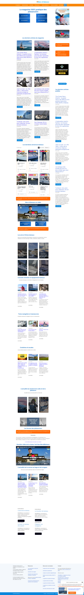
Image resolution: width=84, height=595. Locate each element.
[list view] (41, 148)
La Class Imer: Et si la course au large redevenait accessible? (32, 484)
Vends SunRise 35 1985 (21, 164)
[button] (82, 582)
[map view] (43, 148)
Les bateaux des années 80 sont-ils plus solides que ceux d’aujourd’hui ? (41, 90)
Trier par (46, 147)
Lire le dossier (21, 520)
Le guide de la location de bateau (49, 578)
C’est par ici (72, 592)
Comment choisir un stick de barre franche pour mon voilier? (22, 295)
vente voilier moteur (33, 163)
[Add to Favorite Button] (25, 151)
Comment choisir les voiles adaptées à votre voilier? (32, 295)
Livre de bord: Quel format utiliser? (32, 330)
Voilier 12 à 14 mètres (45, 169)
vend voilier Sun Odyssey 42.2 (43, 164)
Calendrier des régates (32, 571)
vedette (43, 194)
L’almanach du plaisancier (47, 570)
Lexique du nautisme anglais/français (49, 572)
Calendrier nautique (62, 83)
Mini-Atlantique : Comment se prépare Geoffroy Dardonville (43, 484)
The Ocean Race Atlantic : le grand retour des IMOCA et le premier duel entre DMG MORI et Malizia (24, 56)
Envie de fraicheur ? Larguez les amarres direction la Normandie (43, 365)
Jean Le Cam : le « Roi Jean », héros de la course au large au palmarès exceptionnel (24, 91)
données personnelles (50, 593)
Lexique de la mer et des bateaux (49, 568)
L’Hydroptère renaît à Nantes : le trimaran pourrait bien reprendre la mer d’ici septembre (41, 55)
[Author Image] (18, 161)
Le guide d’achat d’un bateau (48, 580)
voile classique (33, 192)
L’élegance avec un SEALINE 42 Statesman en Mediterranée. (44, 188)
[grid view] (39, 148)
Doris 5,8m (31, 186)
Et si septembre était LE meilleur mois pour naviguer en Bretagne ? (32, 365)
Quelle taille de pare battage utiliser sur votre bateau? (22, 330)
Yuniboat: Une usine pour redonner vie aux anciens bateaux (23, 123)
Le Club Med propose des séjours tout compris (33, 441)
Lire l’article (20, 306)
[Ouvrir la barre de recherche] (68, 5)
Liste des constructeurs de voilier (49, 588)
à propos (45, 593)
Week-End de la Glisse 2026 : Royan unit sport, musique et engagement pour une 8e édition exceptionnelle (22, 365)
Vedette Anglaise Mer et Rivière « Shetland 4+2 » (22, 187)
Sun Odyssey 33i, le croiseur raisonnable (40, 123)
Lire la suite (20, 73)
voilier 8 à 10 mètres (34, 168)
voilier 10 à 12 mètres (22, 169)
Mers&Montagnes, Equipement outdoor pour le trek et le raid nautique (63, 578)
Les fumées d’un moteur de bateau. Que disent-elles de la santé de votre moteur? (43, 296)
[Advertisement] (33, 31)
